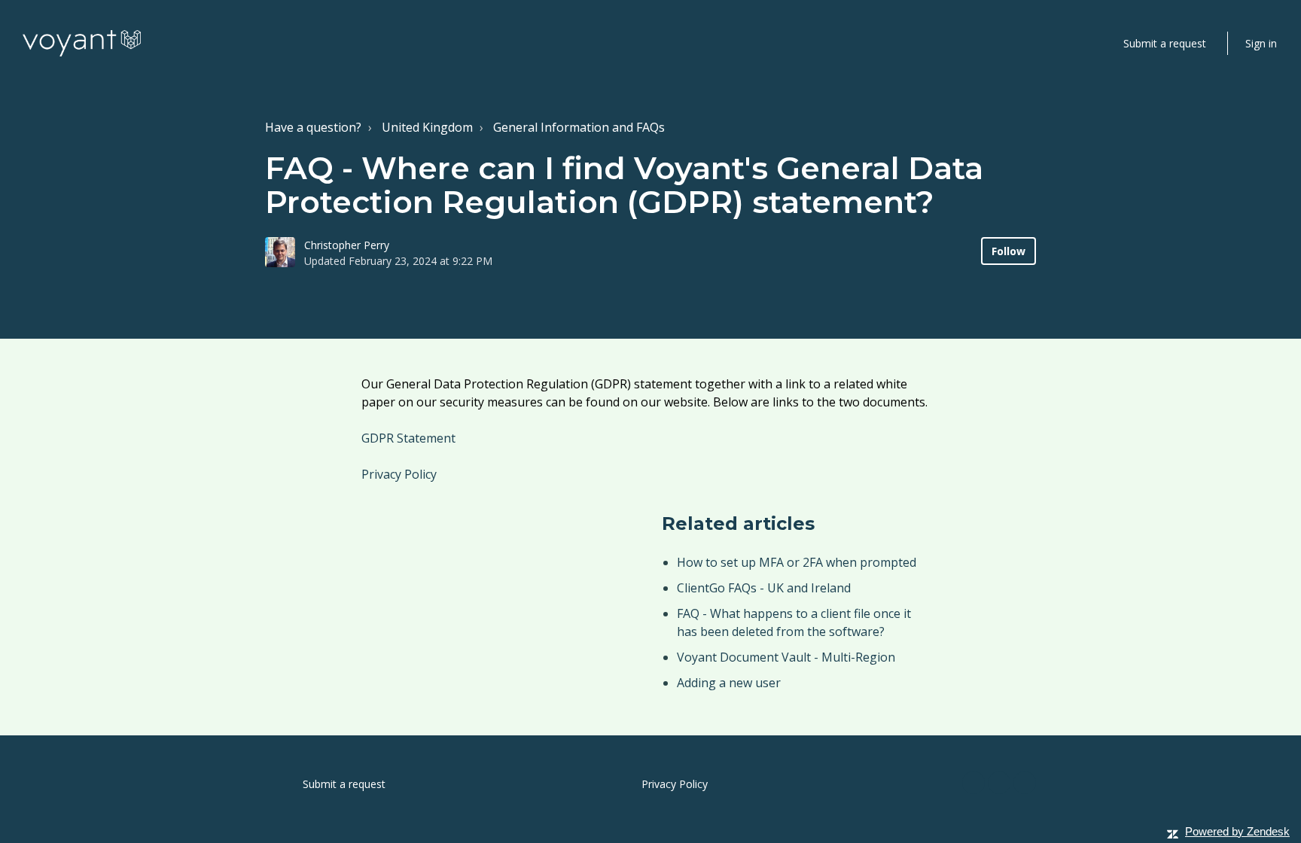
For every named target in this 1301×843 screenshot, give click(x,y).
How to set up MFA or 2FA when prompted (796, 562)
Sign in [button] (1261, 43)
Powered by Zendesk (1237, 831)
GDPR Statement (410, 438)
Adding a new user (729, 682)
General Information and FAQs (579, 127)
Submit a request (1164, 43)
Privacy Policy (399, 474)
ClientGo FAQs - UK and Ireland (764, 588)
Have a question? (313, 127)
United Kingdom (427, 127)
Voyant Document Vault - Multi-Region (786, 657)
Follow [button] (1008, 251)
